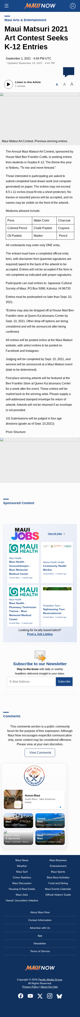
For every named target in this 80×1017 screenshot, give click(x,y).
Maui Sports (58, 871)
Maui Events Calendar (58, 888)
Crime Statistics (22, 877)
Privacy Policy (30, 986)
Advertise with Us (40, 927)
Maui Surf (22, 871)
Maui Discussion (21, 883)
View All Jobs (55, 534)
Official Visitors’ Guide (58, 894)
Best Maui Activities (58, 877)
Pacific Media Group (50, 979)
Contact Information (40, 920)
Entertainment (58, 865)
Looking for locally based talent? (40, 632)
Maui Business (58, 860)
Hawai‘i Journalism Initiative (22, 900)
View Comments (40, 752)
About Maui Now (40, 912)
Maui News (21, 860)
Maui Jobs (22, 894)
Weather (22, 865)
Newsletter (40, 943)
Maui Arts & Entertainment (25, 20)
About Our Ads (49, 986)
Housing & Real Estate (22, 888)
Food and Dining (58, 883)
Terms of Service (40, 951)
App (40, 935)
